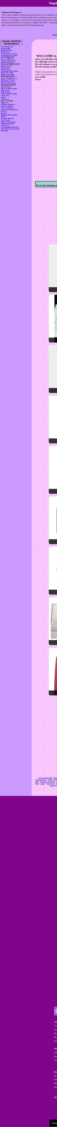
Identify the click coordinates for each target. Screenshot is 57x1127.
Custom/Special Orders (10, 127)
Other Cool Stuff (7, 75)
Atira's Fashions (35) (9, 78)
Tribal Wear (5, 69)
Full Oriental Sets (7, 62)
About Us (4, 103)
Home (3, 117)
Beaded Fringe (6, 50)
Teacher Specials (7, 118)
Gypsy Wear (5, 68)
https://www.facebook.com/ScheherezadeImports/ (23, 25)
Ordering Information (9, 110)
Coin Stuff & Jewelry (9, 55)
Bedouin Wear (6, 66)
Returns (4, 113)
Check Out (5, 96)
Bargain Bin (5, 48)
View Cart (5, 99)
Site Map (4, 131)
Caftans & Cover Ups (9, 54)
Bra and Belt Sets (7, 59)
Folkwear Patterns (8, 80)
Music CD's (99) (7, 73)
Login (3, 97)
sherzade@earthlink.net (12, 22)
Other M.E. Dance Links (10, 129)
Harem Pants (6, 87)
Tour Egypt (5, 120)
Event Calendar (7, 106)
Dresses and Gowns (8, 61)
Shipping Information (9, 115)
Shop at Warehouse (8, 122)
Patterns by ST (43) (8, 83)
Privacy (4, 111)
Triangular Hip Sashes (9, 71)
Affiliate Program (8, 104)
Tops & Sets (5, 90)
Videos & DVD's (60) (9, 94)
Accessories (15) (7, 47)
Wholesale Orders (8, 124)
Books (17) (5, 52)
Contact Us (5, 125)
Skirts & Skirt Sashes (9, 89)
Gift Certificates (7, 108)
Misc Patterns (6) (7, 82)
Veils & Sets (5, 92)
